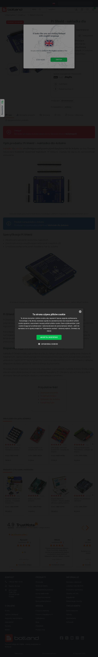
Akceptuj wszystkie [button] (49, 337)
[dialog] (49, 328)
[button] (49, 343)
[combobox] (80, 311)
